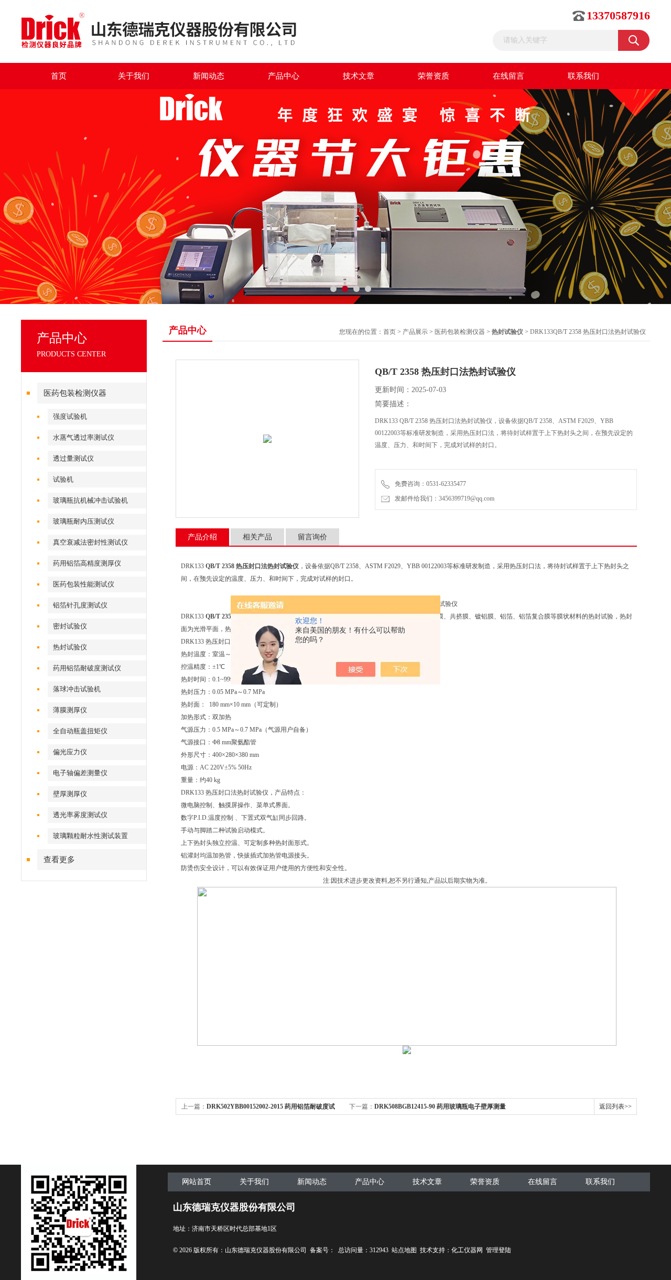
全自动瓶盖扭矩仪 (80, 731)
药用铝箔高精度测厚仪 (87, 563)
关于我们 (133, 76)
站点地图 (404, 1250)
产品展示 (415, 331)
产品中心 (283, 76)
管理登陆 (498, 1250)
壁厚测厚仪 (70, 794)
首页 (59, 76)
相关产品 (257, 537)
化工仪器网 (467, 1250)
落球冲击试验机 (77, 689)
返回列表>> (615, 1106)
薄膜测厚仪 (70, 710)
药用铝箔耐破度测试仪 (87, 668)
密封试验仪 (70, 626)
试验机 (63, 479)
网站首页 (196, 1182)
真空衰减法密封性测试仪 (90, 542)
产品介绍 (202, 537)
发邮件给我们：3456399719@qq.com (443, 498)
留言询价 (312, 537)
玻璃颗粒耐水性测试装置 (90, 836)
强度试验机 (70, 416)
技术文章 (358, 76)
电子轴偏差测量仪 (80, 773)
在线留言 (508, 76)
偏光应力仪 (70, 752)
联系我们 (583, 76)
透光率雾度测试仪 (80, 815)
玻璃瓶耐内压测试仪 (83, 521)
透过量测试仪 (73, 458)
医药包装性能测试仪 (83, 584)
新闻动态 (208, 76)
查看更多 (59, 859)
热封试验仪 (70, 647)
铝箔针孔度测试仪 (80, 605)
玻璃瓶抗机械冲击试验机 (90, 500)
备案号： (322, 1250)
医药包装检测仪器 (75, 393)
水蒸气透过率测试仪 (83, 437)
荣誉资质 (433, 76)
